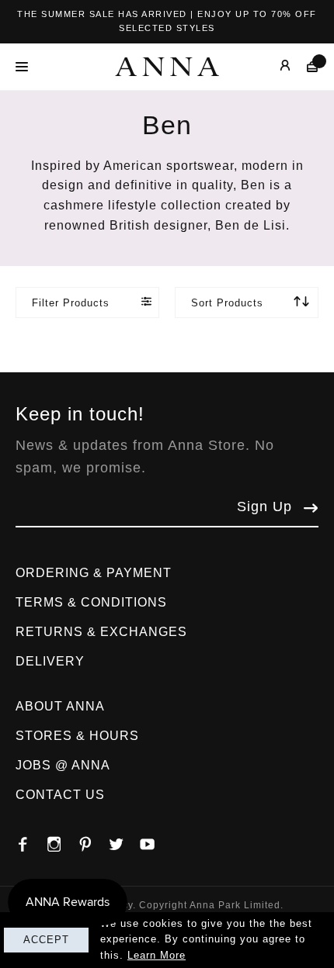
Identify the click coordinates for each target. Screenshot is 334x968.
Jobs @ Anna (63, 765)
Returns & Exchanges (101, 631)
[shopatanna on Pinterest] (93, 840)
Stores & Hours (77, 735)
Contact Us (60, 794)
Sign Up (264, 506)
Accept (46, 940)
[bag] (304, 66)
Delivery (50, 661)
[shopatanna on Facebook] (31, 840)
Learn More (156, 955)
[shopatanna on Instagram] (62, 840)
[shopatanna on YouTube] (155, 840)
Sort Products (227, 303)
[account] (273, 66)
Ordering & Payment (94, 572)
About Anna (60, 706)
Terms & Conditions (91, 602)
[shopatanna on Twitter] (124, 840)
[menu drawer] (26, 66)
